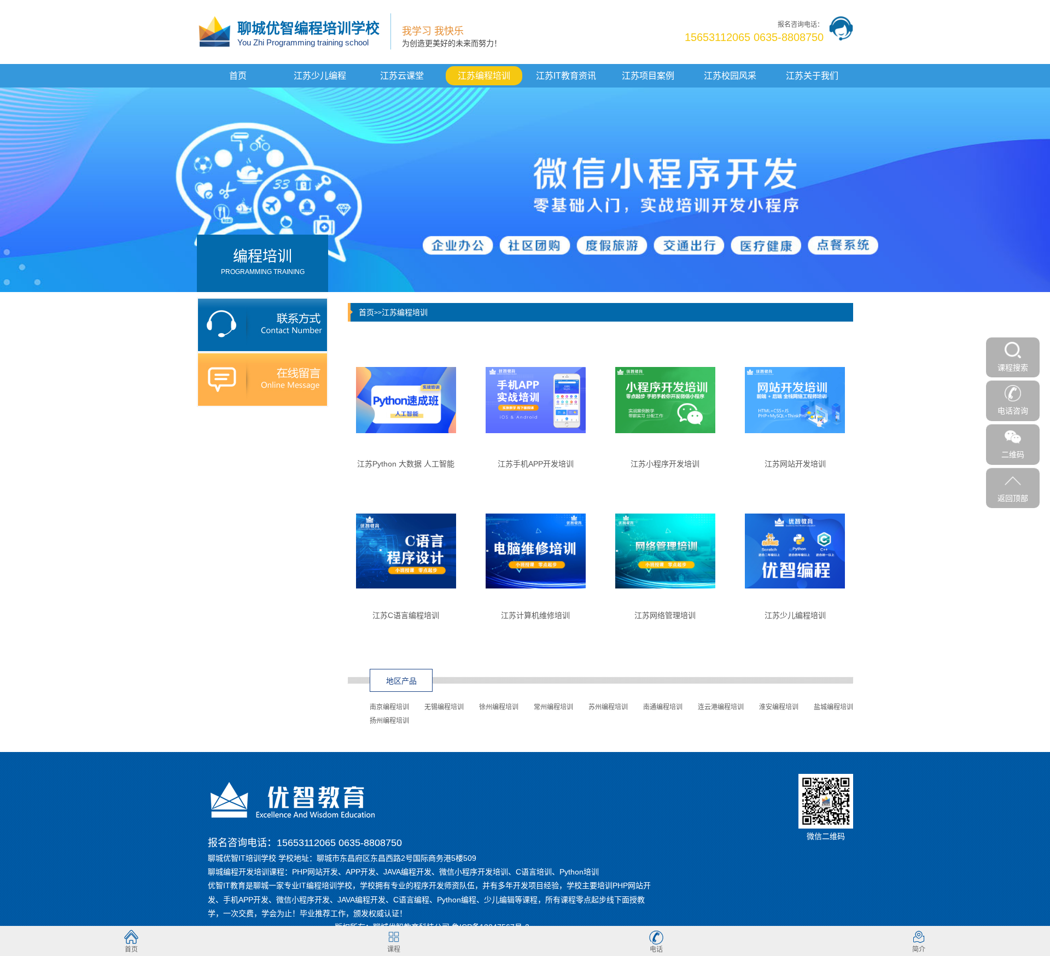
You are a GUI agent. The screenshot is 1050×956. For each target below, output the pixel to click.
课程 (393, 949)
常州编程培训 (553, 707)
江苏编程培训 (484, 75)
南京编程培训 (389, 707)
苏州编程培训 (608, 707)
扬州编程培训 (389, 721)
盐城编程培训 (833, 707)
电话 (656, 949)
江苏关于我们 (812, 75)
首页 (238, 75)
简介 (918, 949)
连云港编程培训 (721, 707)
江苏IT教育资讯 (566, 75)
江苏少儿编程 (320, 75)
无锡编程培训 (444, 707)
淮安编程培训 (778, 707)
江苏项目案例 (648, 75)
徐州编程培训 (498, 707)
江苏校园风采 (730, 75)
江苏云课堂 (402, 75)
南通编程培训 (662, 707)
